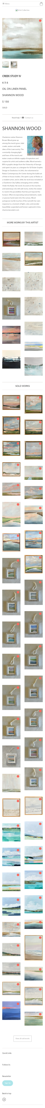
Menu (7, 4)
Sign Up (7, 1083)
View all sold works (23, 1039)
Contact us (29, 118)
